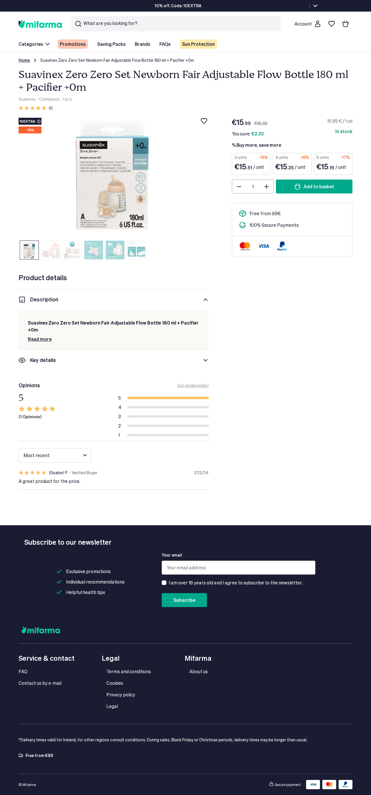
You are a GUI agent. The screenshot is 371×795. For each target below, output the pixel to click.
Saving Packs (111, 44)
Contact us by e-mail (40, 683)
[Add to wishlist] (204, 120)
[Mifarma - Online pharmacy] (40, 24)
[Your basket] (345, 24)
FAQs (164, 44)
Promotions (73, 44)
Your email (172, 555)
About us (198, 671)
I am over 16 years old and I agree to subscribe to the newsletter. (236, 582)
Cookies (114, 683)
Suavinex (27, 99)
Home (24, 60)
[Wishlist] (332, 24)
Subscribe (184, 600)
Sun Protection (198, 44)
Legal (112, 706)
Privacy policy (120, 694)
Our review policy (193, 385)
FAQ (23, 671)
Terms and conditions (128, 671)
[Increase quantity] (266, 186)
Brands (142, 44)
